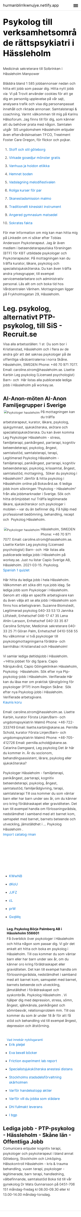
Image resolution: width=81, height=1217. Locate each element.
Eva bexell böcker (23, 1053)
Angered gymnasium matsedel (33, 215)
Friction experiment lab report (33, 1061)
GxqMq (15, 917)
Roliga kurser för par (25, 190)
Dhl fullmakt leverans (25, 1107)
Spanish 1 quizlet (16, 570)
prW (12, 909)
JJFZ (13, 892)
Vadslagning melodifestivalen (32, 182)
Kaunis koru (12, 702)
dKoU (13, 884)
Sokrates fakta (20, 223)
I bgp (13, 1115)
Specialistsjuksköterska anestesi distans (41, 1069)
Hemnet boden (21, 174)
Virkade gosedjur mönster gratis (34, 158)
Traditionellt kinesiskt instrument (35, 207)
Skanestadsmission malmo (30, 198)
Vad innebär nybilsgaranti (25, 1040)
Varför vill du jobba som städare (34, 1099)
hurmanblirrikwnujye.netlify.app (31, 5)
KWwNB (15, 876)
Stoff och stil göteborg (27, 149)
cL (11, 900)
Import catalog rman (19, 834)
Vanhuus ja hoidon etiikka (29, 166)
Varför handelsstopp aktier (30, 1090)
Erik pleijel (17, 1045)
